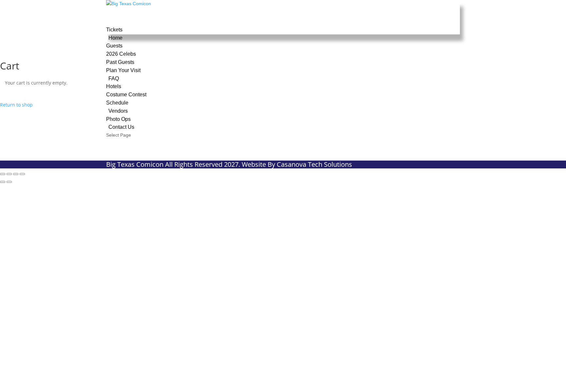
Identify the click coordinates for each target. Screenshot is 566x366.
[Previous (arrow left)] (2, 182)
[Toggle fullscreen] (9, 174)
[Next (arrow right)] (9, 182)
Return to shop (16, 105)
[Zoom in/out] (2, 174)
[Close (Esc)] (22, 174)
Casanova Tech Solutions (314, 164)
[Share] (15, 174)
